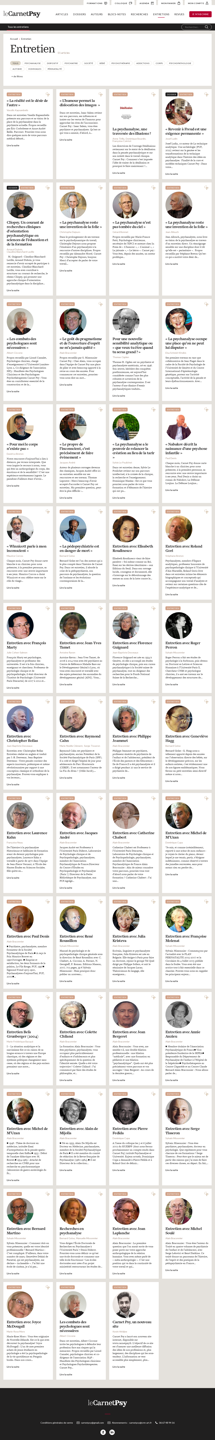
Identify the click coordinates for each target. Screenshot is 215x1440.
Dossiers (79, 14)
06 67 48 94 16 (167, 1422)
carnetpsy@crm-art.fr (140, 1422)
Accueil (14, 38)
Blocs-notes (117, 14)
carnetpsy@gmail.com (92, 1422)
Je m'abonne (200, 14)
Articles (62, 14)
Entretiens (161, 14)
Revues (179, 14)
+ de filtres (17, 76)
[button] (15, 63)
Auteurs (97, 14)
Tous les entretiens (18, 26)
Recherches (139, 14)
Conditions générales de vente (56, 1422)
